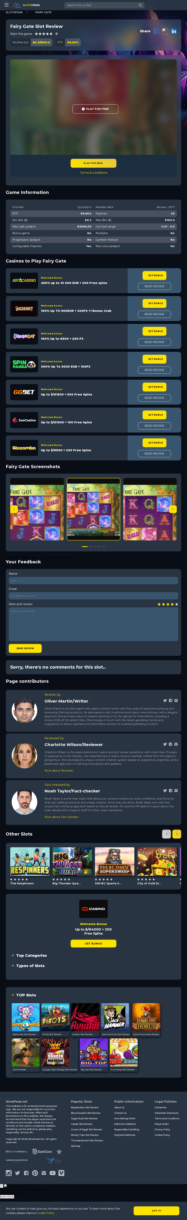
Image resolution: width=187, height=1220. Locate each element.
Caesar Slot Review (81, 1124)
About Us (119, 1107)
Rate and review (21, 604)
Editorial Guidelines (125, 1124)
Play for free (29, 859)
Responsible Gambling (126, 1129)
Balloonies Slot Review (24, 1034)
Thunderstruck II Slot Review (87, 1140)
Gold (161, 870)
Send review (25, 648)
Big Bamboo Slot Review (85, 1107)
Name (13, 573)
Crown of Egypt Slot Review (86, 1129)
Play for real (93, 163)
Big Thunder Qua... (67, 883)
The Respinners (22, 883)
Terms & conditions (93, 172)
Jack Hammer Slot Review (116, 1034)
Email (13, 589)
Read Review (154, 286)
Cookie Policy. (46, 1213)
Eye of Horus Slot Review (146, 1034)
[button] (173, 509)
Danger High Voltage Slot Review (59, 1069)
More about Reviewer (59, 770)
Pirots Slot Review (51, 1034)
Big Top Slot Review (91, 1069)
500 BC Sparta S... (108, 883)
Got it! (156, 1210)
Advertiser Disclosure (167, 1113)
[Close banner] (1, 1186)
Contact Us (120, 1113)
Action (76, 870)
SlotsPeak (14, 12)
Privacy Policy (162, 1129)
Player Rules (162, 1124)
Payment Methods (124, 1135)
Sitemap (75, 1146)
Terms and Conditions (167, 1118)
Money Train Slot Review (85, 1135)
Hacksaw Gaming (30, 850)
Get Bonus (155, 275)
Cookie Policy (162, 1135)
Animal (119, 870)
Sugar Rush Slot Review (84, 1118)
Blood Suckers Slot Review (86, 1113)
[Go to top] (180, 1212)
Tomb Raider (19, 1069)
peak (31, 5)
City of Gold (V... (149, 883)
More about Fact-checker (61, 817)
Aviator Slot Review (82, 1034)
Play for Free (97, 109)
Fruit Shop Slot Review (123, 1069)
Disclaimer (161, 1107)
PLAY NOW (7, 1196)
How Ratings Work (124, 1118)
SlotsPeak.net (16, 1101)
